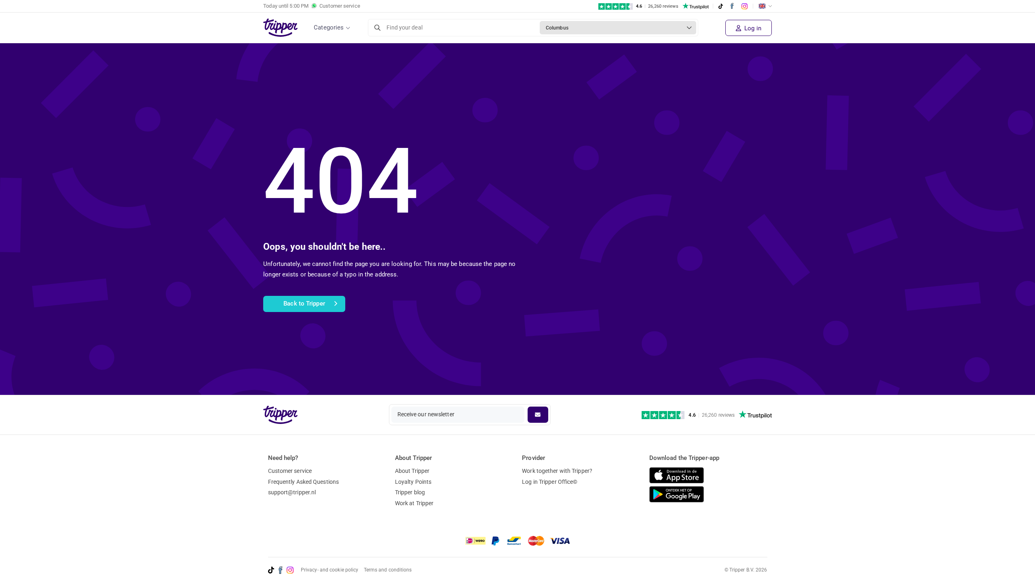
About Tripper (412, 471)
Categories (329, 27)
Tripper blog (410, 492)
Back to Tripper (304, 303)
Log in (752, 28)
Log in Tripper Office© (549, 482)
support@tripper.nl (292, 492)
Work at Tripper (414, 503)
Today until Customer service (311, 6)
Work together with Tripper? (557, 471)
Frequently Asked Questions (303, 482)
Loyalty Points (413, 482)
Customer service (290, 471)
